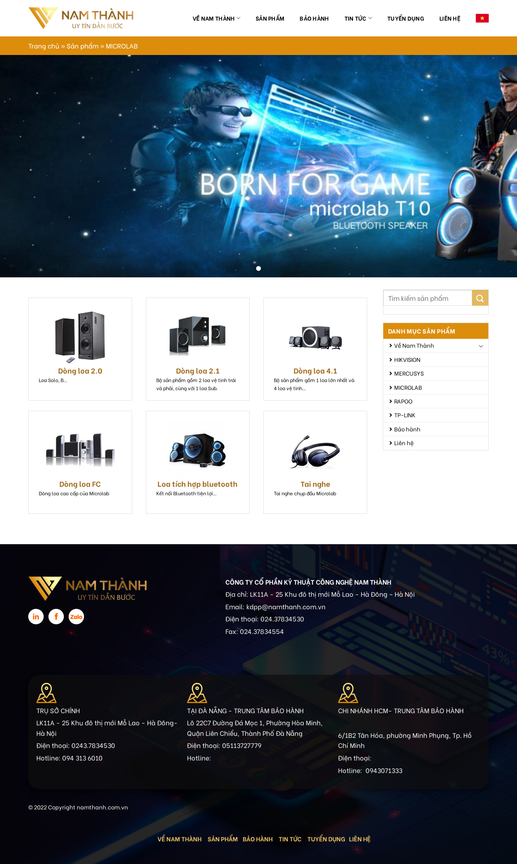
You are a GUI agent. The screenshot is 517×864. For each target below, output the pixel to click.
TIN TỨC (290, 838)
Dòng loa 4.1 (315, 370)
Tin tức (356, 18)
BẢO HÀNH (258, 838)
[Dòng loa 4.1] (315, 336)
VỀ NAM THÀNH (180, 838)
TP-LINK (405, 414)
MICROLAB (408, 387)
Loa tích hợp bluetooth (197, 483)
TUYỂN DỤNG (326, 838)
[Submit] (480, 298)
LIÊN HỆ (360, 838)
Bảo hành (314, 18)
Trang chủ (43, 45)
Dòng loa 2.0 (80, 370)
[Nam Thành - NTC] (80, 18)
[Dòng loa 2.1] (197, 336)
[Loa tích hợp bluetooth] (197, 449)
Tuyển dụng (405, 18)
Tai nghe (315, 483)
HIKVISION (407, 359)
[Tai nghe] (315, 449)
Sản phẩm (270, 18)
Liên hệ (449, 18)
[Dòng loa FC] (80, 449)
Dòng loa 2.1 (197, 370)
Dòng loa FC (80, 483)
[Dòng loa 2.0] (80, 336)
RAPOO (403, 401)
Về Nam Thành (214, 18)
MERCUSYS (409, 373)
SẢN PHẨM (223, 838)
